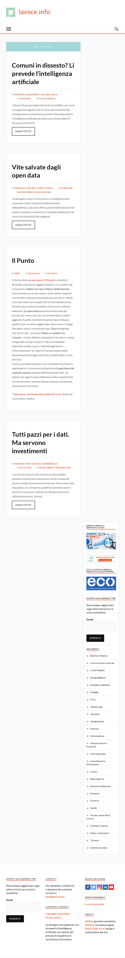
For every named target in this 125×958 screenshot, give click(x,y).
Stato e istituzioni (99, 833)
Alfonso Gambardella (45, 464)
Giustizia (94, 714)
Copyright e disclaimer (58, 913)
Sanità (93, 808)
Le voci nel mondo (94, 904)
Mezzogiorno (97, 779)
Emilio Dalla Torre (94, 928)
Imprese (94, 728)
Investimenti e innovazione (35, 192)
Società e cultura (99, 825)
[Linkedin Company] (105, 887)
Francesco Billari (25, 188)
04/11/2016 (34, 273)
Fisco (93, 699)
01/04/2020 (66, 188)
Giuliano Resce (49, 94)
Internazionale (97, 753)
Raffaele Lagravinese (27, 94)
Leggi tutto (23, 131)
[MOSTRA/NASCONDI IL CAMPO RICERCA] (116, 28)
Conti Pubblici (47, 98)
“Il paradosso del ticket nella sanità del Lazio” (36, 394)
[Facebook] (87, 887)
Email (89, 619)
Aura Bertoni (22, 464)
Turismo (94, 840)
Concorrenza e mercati (102, 663)
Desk (17, 273)
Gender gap (96, 706)
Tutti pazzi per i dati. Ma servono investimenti (40, 442)
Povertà (94, 800)
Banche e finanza (99, 655)
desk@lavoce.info (55, 896)
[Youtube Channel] (111, 887)
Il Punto (23, 260)
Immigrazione (97, 721)
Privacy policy (53, 917)
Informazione (97, 736)
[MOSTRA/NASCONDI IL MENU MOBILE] (8, 28)
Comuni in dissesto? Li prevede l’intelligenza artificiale (43, 73)
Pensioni (94, 793)
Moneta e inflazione (100, 786)
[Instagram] (99, 887)
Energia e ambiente (100, 684)
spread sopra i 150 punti (41, 279)
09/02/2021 (25, 98)
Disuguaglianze (98, 677)
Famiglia (94, 692)
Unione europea (98, 847)
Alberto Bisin (45, 188)
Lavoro (94, 771)
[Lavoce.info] (30, 12)
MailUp (89, 921)
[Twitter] (93, 887)
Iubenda (89, 924)
